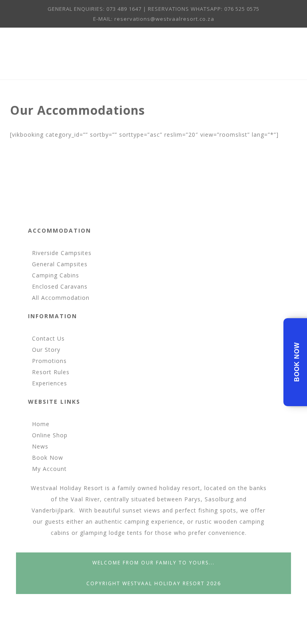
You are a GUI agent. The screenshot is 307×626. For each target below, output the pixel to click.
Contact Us (48, 338)
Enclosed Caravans (60, 286)
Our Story (46, 349)
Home (41, 424)
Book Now (47, 457)
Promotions (49, 361)
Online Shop (50, 435)
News (40, 446)
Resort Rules (51, 372)
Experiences (49, 383)
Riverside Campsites (62, 253)
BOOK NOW (296, 362)
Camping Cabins (55, 275)
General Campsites (60, 264)
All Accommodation (61, 297)
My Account (49, 468)
